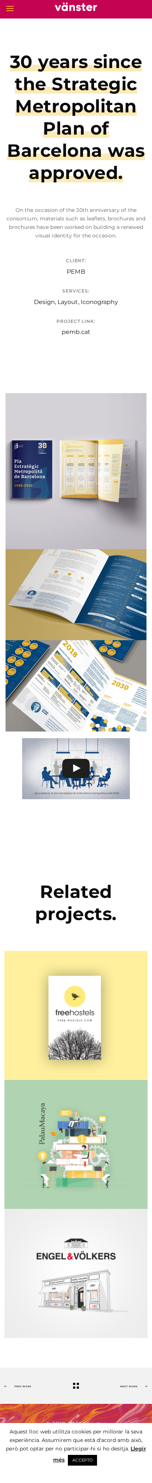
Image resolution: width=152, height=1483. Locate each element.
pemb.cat (76, 331)
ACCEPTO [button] (82, 1460)
